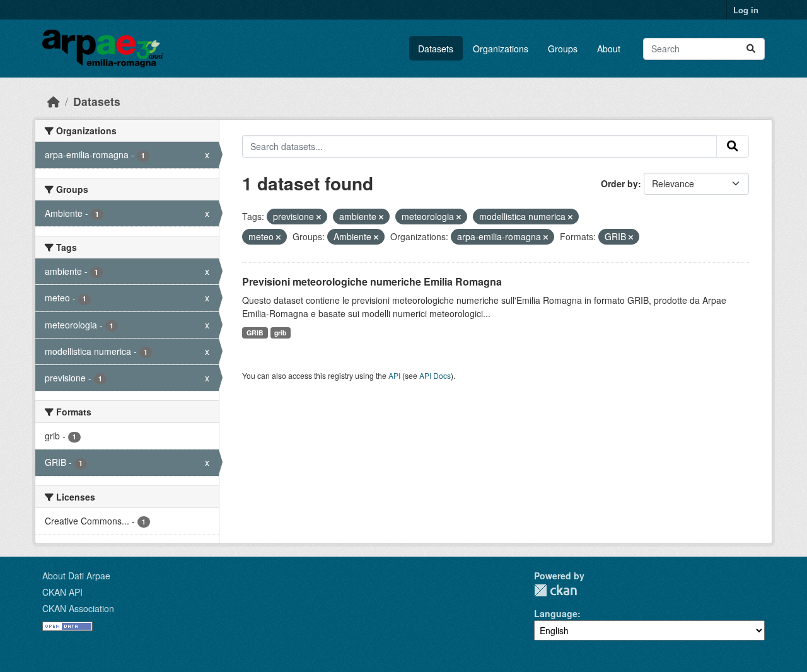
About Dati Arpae (76, 575)
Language (556, 613)
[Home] (53, 101)
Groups (563, 48)
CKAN (555, 590)
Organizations (500, 48)
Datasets (435, 48)
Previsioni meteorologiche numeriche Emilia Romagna (372, 281)
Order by (619, 183)
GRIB (255, 332)
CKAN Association (78, 608)
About (608, 48)
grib (280, 332)
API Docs (435, 375)
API (394, 375)
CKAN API (62, 592)
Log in (745, 10)
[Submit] (750, 49)
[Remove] (318, 217)
